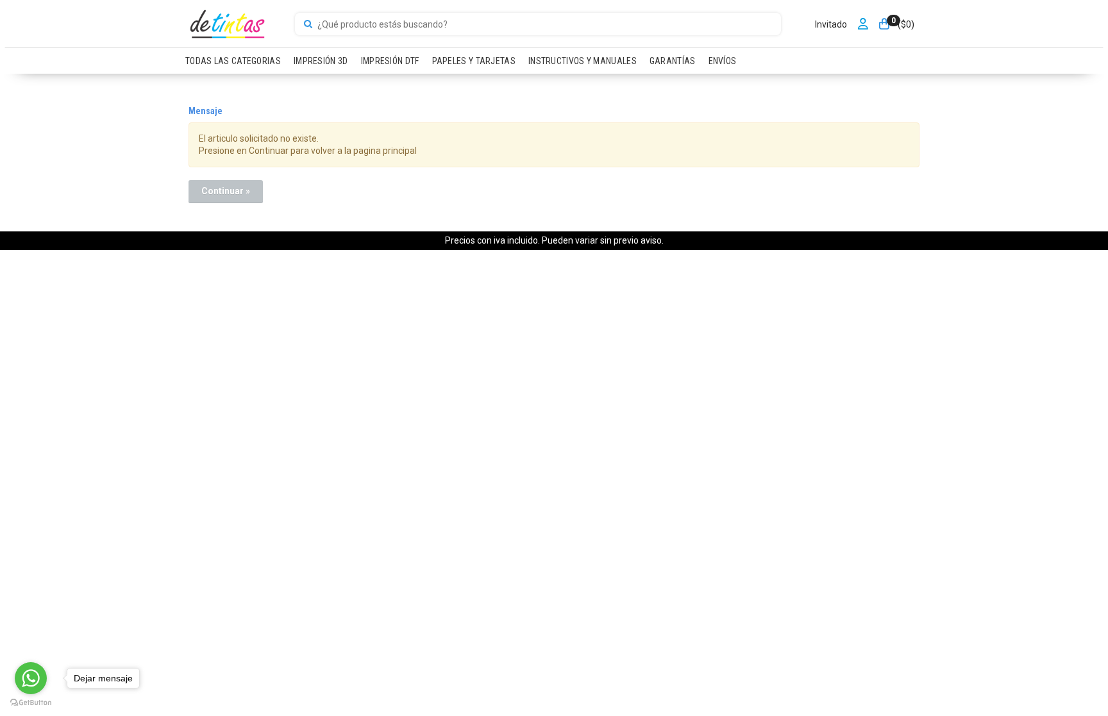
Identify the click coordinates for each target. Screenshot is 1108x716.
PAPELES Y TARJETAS (474, 61)
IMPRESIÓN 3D (321, 61)
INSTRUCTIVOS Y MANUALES (582, 61)
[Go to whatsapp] (31, 678)
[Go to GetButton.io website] (30, 703)
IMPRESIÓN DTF (390, 61)
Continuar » (225, 191)
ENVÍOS (723, 61)
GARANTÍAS (673, 61)
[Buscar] (308, 24)
